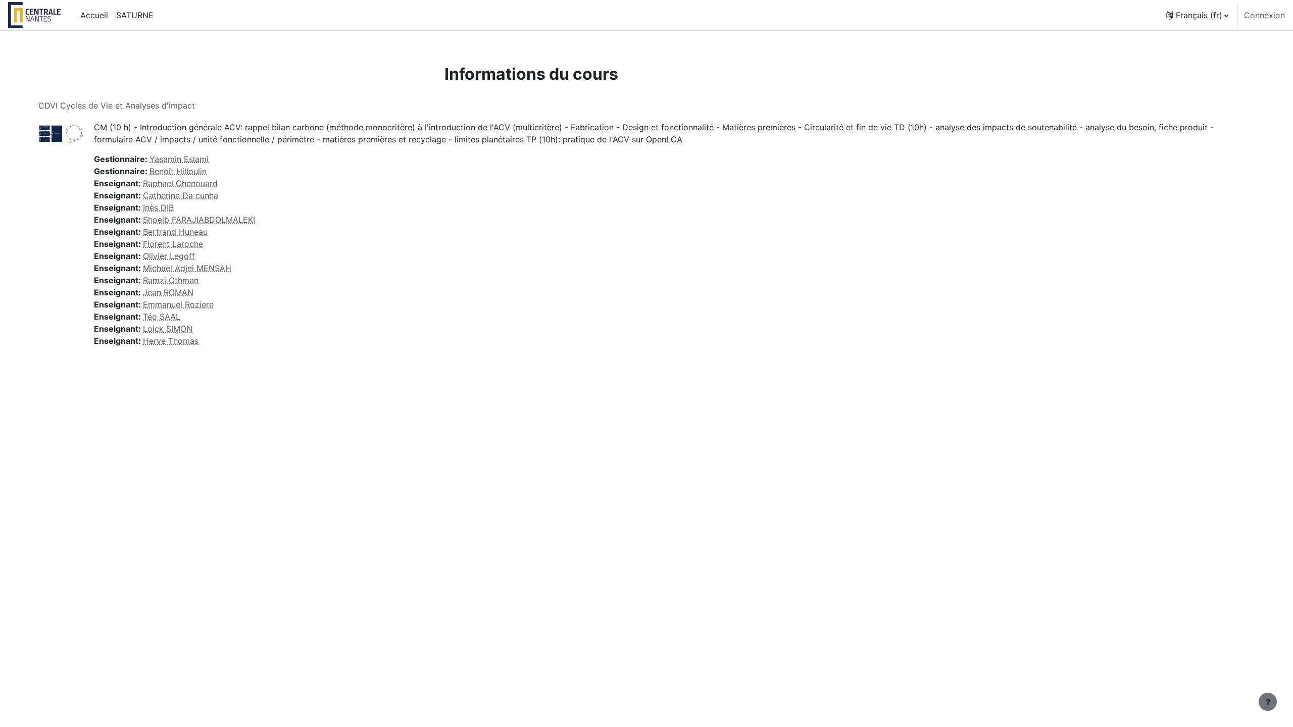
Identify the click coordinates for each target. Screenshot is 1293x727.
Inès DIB (158, 207)
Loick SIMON (167, 329)
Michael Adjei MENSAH (187, 268)
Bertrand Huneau (175, 232)
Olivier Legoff (169, 256)
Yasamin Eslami (179, 159)
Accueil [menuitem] (94, 15)
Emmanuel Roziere (178, 304)
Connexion (1264, 15)
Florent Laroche (173, 244)
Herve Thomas (170, 341)
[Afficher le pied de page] (1268, 702)
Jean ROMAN (168, 292)
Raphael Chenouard (180, 183)
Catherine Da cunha (180, 195)
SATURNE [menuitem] (135, 15)
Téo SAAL (161, 316)
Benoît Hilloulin (178, 171)
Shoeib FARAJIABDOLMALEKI (199, 220)
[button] (1197, 15)
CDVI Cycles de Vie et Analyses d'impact (116, 105)
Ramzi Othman (170, 280)
